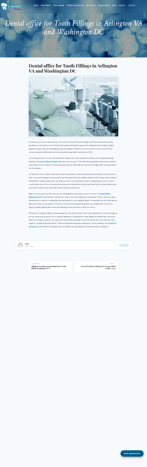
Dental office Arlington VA (50, 161)
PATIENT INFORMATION (75, 5)
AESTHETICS (90, 5)
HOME (36, 5)
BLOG (114, 5)
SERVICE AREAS (104, 5)
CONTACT (132, 5)
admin (27, 244)
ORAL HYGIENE (58, 5)
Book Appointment (132, 453)
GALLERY (122, 5)
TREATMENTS (46, 5)
